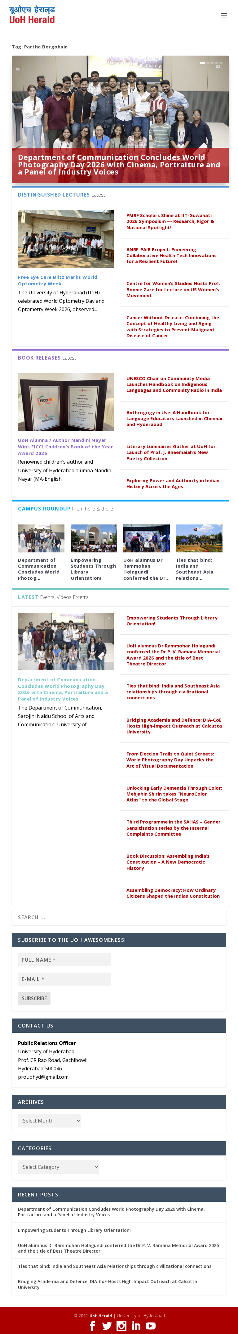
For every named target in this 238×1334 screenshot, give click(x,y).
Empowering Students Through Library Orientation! (93, 569)
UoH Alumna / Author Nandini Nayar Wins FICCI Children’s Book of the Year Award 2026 (65, 446)
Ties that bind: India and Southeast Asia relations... (195, 569)
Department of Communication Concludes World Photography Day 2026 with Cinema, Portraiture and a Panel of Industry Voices (119, 164)
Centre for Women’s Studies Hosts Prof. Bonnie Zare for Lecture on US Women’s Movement (173, 289)
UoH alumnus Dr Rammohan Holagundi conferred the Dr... (146, 569)
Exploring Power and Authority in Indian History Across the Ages (172, 483)
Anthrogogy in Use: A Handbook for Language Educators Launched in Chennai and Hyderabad (174, 418)
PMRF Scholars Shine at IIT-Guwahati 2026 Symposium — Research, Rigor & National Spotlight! (170, 221)
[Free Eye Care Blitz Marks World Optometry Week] (66, 239)
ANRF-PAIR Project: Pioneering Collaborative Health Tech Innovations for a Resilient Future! (171, 255)
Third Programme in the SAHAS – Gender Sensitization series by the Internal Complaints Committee (173, 828)
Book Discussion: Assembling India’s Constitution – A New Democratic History (167, 862)
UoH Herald (101, 1315)
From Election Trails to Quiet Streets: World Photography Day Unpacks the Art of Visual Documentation (170, 760)
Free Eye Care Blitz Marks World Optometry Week (58, 280)
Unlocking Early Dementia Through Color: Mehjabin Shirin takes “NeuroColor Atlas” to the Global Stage (174, 794)
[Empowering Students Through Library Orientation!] (94, 538)
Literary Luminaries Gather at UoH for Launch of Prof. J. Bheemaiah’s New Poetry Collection (171, 452)
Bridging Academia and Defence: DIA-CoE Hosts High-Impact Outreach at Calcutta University (174, 726)
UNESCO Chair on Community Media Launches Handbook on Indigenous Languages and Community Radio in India (174, 384)
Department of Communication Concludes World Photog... (39, 569)
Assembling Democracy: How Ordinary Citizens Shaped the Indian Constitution (173, 893)
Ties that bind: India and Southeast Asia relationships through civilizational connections (173, 692)
